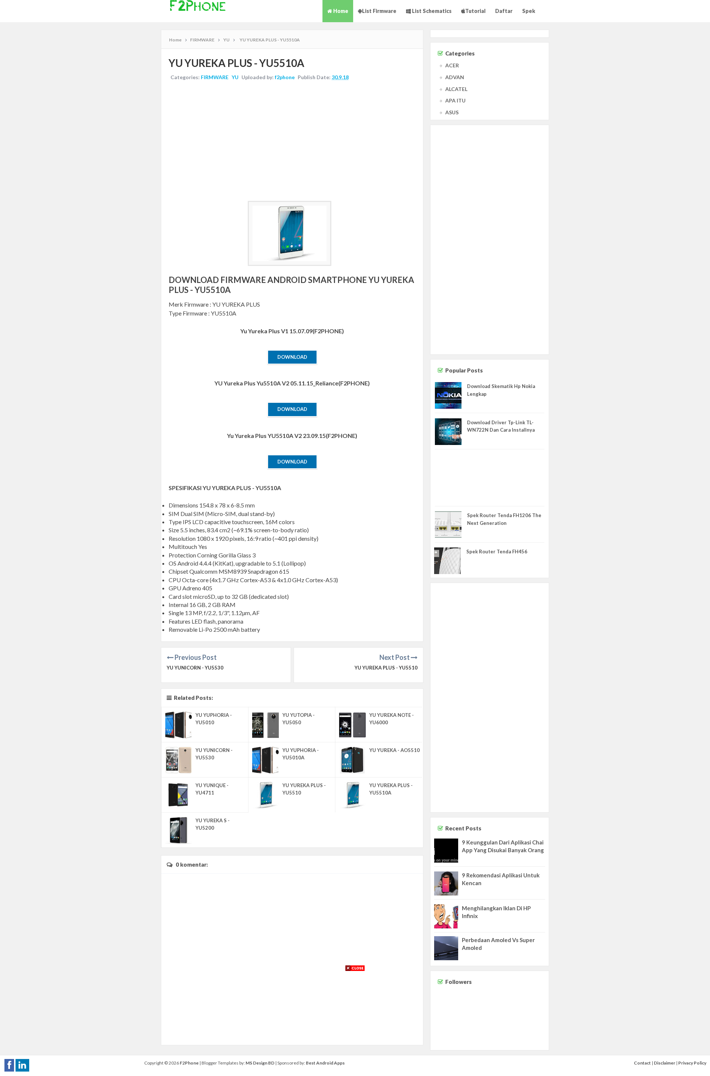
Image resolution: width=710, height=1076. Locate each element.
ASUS (452, 112)
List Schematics (431, 11)
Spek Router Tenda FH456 (496, 551)
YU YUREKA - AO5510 (394, 750)
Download (292, 357)
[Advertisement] (292, 141)
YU (235, 77)
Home (340, 11)
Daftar (504, 11)
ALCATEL (456, 89)
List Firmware (379, 11)
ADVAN (454, 77)
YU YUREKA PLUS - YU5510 (386, 668)
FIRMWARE (215, 77)
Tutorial (475, 11)
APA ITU (455, 100)
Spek (528, 11)
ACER (452, 65)
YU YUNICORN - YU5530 (195, 668)
